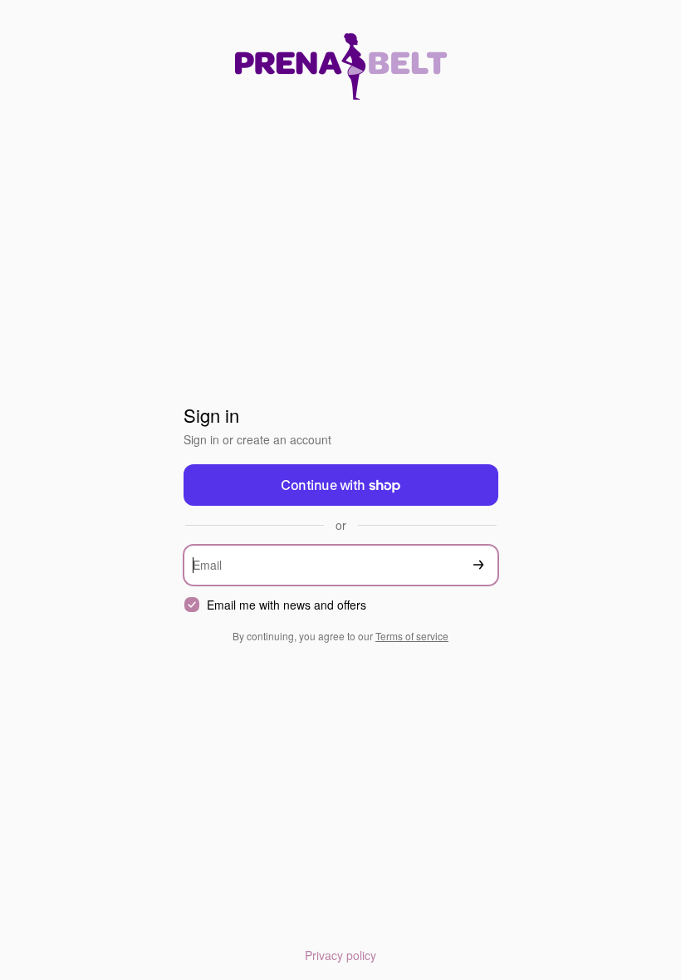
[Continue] (478, 565)
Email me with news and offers (286, 605)
